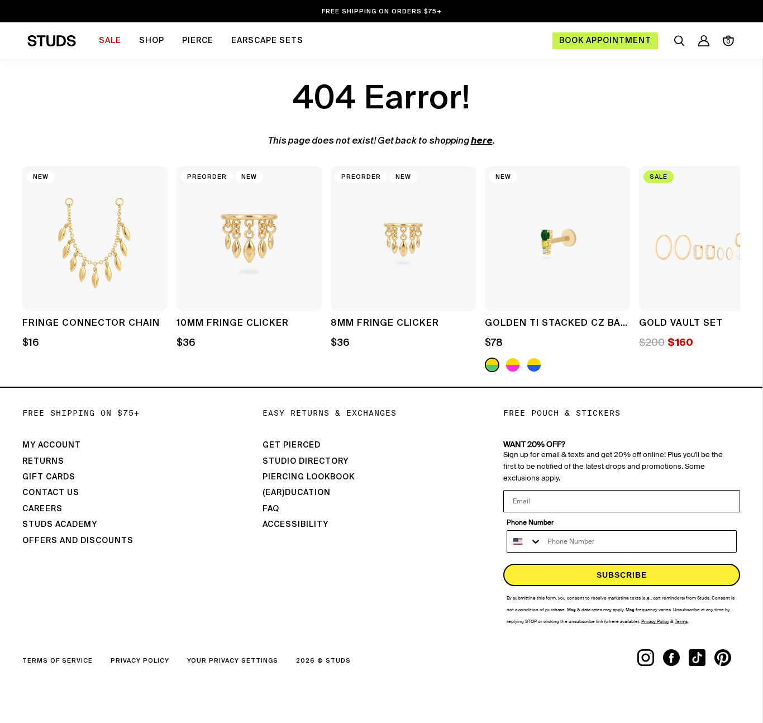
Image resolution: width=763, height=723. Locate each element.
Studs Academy (59, 525)
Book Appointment (605, 41)
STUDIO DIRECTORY (306, 461)
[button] (723, 270)
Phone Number (530, 522)
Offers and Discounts (77, 541)
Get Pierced (292, 445)
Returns (43, 461)
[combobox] (524, 541)
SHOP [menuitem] (151, 41)
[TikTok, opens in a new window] (701, 658)
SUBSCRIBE (622, 574)
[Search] (679, 40)
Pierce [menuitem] (197, 41)
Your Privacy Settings (232, 661)
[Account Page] (704, 40)
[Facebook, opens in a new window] (676, 658)
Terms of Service (57, 661)
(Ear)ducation (297, 493)
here (482, 141)
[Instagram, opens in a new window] (650, 658)
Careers (42, 509)
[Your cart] (728, 40)
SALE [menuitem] (110, 41)
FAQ (271, 509)
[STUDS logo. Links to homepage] (51, 40)
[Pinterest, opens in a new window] (727, 658)
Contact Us (50, 493)
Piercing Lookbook (309, 477)
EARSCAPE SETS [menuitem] (267, 41)
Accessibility (295, 525)
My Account (51, 445)
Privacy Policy (140, 661)
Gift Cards (48, 477)
